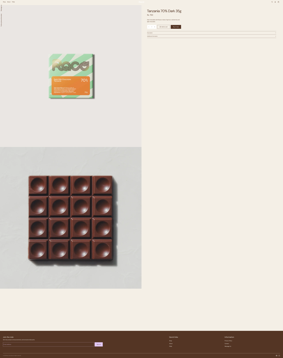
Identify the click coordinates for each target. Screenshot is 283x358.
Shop (170, 341)
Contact (227, 343)
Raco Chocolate (9, 355)
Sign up (99, 344)
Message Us (228, 346)
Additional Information (152, 36)
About (171, 343)
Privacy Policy (228, 341)
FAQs (170, 346)
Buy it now (176, 27)
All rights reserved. (17, 355)
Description (150, 33)
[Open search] (272, 2)
